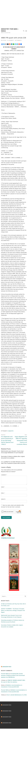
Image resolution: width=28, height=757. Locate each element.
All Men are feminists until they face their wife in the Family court (13, 604)
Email (3, 493)
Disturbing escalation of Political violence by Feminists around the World (12, 621)
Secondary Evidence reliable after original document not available (13, 457)
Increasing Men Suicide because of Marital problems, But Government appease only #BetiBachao (13, 675)
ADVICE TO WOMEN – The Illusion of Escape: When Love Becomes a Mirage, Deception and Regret (13, 610)
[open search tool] (23, 30)
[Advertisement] (14, 14)
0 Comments (18, 40)
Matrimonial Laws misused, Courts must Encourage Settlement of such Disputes (12, 451)
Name (3, 487)
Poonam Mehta (5, 673)
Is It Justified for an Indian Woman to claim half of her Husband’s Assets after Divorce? (13, 462)
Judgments (11, 40)
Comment (4, 474)
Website (3, 499)
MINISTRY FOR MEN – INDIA (10, 30)
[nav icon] (26, 30)
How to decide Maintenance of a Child (17, 695)
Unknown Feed (6, 666)
